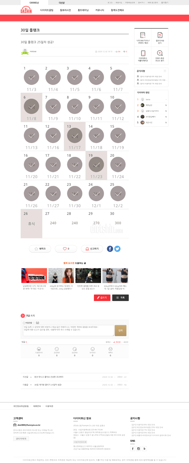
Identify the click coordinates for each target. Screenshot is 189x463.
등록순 (108, 342)
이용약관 (49, 406)
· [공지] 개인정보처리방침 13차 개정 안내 (146, 427)
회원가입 (119, 2)
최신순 (118, 342)
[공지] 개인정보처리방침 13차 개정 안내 (154, 80)
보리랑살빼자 (150, 117)
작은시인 (149, 123)
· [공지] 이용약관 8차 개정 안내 (142, 425)
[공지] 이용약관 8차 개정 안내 (151, 76)
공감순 (125, 342)
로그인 (110, 2)
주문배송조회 (130, 2)
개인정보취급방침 (21, 406)
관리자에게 (21, 438)
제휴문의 (37, 406)
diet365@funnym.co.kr (29, 425)
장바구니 (141, 2)
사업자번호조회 (80, 442)
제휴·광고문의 (153, 2)
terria (148, 99)
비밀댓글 (29, 323)
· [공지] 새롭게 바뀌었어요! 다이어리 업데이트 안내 (150, 435)
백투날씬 (149, 105)
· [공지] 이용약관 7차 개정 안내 (142, 430)
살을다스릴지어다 (152, 111)
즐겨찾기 (164, 2)
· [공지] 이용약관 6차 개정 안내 (142, 433)
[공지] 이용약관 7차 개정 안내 (151, 83)
